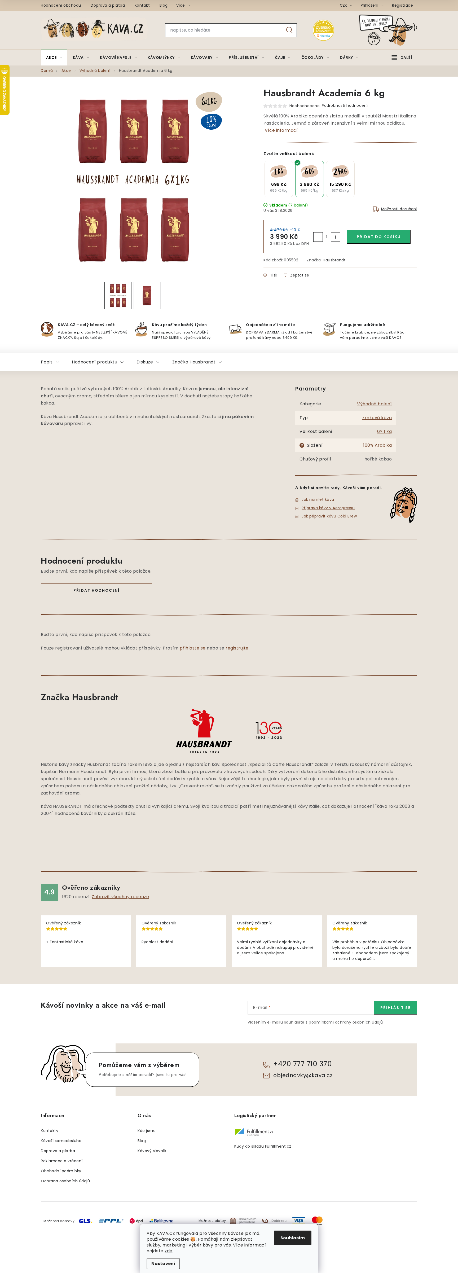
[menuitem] (54, 57)
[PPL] (111, 1220)
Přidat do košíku (379, 236)
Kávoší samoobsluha (61, 1140)
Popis (47, 362)
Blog (164, 5)
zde (169, 1251)
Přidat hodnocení (96, 590)
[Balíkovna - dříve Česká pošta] (161, 1220)
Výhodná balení (374, 404)
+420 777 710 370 (302, 1064)
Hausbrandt (334, 260)
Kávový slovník (152, 1150)
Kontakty (49, 1130)
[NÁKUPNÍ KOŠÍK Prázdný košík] (392, 30)
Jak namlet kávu (318, 499)
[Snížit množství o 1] (318, 237)
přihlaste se (193, 648)
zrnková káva (377, 418)
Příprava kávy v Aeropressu (328, 508)
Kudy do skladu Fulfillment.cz (262, 1146)
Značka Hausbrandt (194, 362)
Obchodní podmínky (61, 1171)
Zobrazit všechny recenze (120, 897)
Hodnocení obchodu (61, 5)
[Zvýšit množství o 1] (335, 237)
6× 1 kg (384, 431)
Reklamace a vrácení (62, 1161)
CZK (344, 5)
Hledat (289, 30)
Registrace (402, 5)
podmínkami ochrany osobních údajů (346, 1022)
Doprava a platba (108, 5)
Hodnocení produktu (94, 362)
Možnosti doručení (399, 209)
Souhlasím (292, 1238)
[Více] (401, 57)
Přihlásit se (395, 1007)
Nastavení (163, 1264)
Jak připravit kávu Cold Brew (329, 516)
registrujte (237, 648)
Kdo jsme (147, 1130)
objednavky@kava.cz (302, 1075)
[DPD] (136, 1221)
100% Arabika (377, 445)
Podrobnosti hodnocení (345, 105)
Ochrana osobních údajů (65, 1181)
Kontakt (142, 5)
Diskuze (144, 362)
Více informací (281, 130)
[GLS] (86, 1221)
